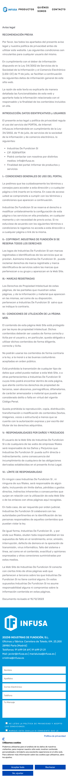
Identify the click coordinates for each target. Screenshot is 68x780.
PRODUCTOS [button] (26, 9)
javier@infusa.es (18, 653)
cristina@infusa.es (13, 657)
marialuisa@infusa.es (42, 653)
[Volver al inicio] (10, 9)
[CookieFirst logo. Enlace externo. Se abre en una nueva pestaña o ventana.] (3, 739)
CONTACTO (59, 9)
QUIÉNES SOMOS (43, 9)
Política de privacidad (55, 736)
